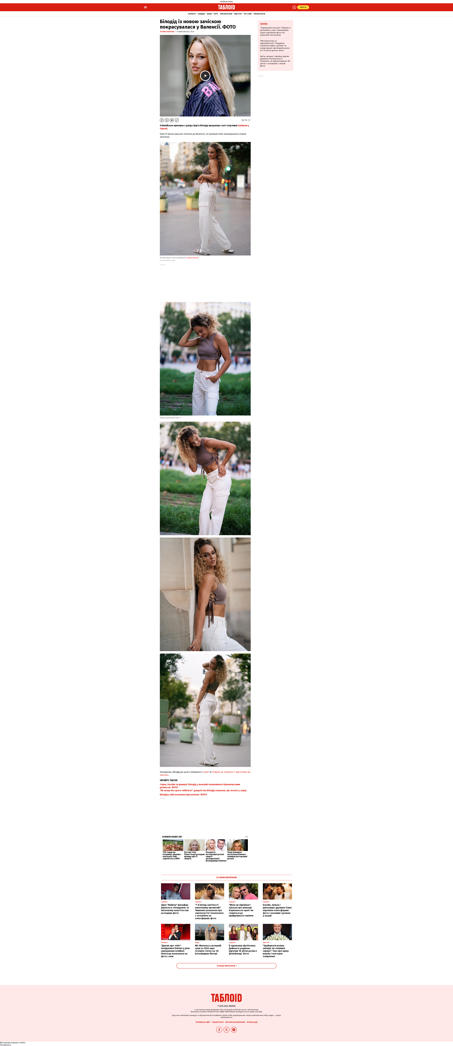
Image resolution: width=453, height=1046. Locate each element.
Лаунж (263, 24)
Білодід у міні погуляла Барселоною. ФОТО (183, 794)
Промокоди (252, 1022)
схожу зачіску (192, 258)
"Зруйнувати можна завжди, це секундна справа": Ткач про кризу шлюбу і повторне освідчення (276, 951)
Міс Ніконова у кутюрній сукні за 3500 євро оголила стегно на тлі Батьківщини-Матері (208, 949)
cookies (22, 1043)
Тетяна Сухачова (167, 32)
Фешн (209, 14)
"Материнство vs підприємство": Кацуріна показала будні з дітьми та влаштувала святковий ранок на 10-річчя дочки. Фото (274, 46)
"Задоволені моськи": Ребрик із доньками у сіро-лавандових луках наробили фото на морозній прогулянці (275, 31)
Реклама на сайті (203, 1022)
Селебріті (192, 14)
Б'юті (216, 14)
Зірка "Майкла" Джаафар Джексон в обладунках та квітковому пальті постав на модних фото (175, 909)
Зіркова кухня (226, 14)
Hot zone (248, 14)
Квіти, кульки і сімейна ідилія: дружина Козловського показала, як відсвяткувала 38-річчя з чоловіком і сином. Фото (275, 61)
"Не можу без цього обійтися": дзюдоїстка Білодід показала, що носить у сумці (203, 790)
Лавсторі (238, 14)
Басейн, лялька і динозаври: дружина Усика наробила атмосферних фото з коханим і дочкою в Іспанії (277, 910)
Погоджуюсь (5, 1045)
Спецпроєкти (259, 14)
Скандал (201, 14)
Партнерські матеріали (235, 1022)
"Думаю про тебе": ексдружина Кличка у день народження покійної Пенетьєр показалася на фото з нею (175, 951)
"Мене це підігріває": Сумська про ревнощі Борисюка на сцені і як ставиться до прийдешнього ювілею (241, 910)
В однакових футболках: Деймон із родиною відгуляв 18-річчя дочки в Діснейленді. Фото (243, 949)
